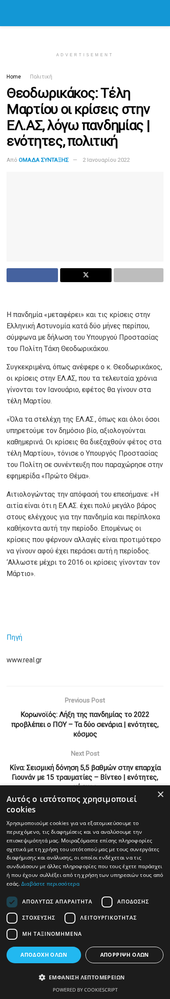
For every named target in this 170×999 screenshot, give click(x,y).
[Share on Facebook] (32, 275)
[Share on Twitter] (86, 275)
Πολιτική (41, 77)
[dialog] (85, 892)
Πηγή (14, 637)
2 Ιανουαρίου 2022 (106, 160)
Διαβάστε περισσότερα (50, 883)
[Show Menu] (10, 13)
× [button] (160, 794)
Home (14, 77)
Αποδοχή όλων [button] (43, 954)
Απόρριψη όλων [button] (124, 954)
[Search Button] (159, 13)
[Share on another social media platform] (138, 275)
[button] (85, 977)
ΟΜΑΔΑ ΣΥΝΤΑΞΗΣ (44, 160)
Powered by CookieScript (85, 989)
